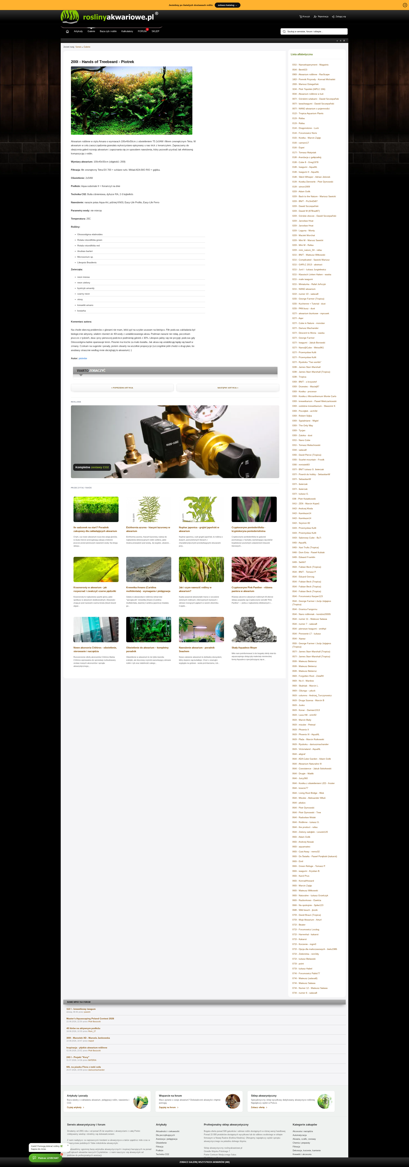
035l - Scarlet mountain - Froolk (308, 459)
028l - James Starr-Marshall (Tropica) (311, 372)
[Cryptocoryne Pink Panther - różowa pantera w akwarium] (254, 583)
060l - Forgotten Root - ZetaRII (308, 676)
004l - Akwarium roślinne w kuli (307, 94)
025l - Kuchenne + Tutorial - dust (308, 303)
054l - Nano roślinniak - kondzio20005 (311, 614)
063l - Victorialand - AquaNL (306, 749)
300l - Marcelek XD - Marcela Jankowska (88, 1038)
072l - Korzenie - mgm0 (304, 944)
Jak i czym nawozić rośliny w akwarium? (195, 589)
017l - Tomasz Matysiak (304, 152)
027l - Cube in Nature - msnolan (308, 323)
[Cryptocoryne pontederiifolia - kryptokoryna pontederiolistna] (254, 523)
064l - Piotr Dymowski (303, 807)
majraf (91, 1041)
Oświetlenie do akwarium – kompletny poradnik (147, 649)
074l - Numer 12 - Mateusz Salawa (310, 988)
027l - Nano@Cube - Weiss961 (308, 347)
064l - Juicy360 (300, 778)
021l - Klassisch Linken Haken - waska (311, 274)
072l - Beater (298, 924)
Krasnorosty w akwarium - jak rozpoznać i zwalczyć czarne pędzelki (94, 589)
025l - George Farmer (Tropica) (308, 298)
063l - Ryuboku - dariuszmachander (310, 744)
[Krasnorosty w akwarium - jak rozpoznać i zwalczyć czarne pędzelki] (96, 583)
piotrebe (83, 358)
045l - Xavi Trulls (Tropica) (305, 547)
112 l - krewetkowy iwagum (81, 1009)
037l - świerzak (300, 484)
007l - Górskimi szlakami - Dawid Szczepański (315, 99)
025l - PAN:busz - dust (303, 308)
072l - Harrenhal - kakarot (305, 934)
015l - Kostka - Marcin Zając (306, 137)
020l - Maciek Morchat (303, 235)
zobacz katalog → (227, 5)
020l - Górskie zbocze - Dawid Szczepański (314, 216)
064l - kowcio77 (300, 788)
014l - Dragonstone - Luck (305, 128)
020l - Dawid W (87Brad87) (306, 211)
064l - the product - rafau (305, 827)
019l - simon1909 (301, 186)
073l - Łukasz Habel (302, 968)
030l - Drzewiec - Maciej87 (305, 386)
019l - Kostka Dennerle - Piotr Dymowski (312, 181)
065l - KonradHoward (303, 880)
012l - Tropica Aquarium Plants (307, 113)
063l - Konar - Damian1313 (306, 710)
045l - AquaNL (299, 542)
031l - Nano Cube (301, 440)
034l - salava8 (299, 450)
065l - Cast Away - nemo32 (306, 851)
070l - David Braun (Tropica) (306, 915)
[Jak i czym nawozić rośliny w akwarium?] (201, 583)
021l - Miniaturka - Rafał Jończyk (309, 284)
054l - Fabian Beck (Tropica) (306, 581)
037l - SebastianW (301, 479)
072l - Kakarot (299, 939)
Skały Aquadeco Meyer (244, 647)
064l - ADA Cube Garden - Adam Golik (311, 759)
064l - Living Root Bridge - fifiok (308, 793)
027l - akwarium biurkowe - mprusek (310, 313)
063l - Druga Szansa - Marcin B (308, 700)
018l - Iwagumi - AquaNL (304, 167)
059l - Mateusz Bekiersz (304, 661)
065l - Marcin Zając (302, 885)
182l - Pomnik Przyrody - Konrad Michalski (313, 79)
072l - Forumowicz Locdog (305, 929)
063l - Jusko (298, 705)
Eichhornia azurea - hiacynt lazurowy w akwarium (148, 529)
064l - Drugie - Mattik (303, 773)
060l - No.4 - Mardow (303, 680)
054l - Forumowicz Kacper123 (307, 596)
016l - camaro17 (300, 142)
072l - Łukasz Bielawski (304, 959)
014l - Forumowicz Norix (304, 133)
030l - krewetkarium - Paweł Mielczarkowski (314, 401)
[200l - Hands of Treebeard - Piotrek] (131, 134)
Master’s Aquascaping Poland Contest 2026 (90, 1018)
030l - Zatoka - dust (302, 435)
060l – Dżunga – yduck (303, 690)
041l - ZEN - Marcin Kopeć (306, 503)
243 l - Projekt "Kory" (77, 1057)
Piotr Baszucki (94, 1021)
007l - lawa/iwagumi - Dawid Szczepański (313, 103)
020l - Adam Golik (301, 191)
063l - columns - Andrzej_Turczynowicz (312, 695)
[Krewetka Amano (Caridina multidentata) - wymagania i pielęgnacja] (148, 583)
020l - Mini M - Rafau (303, 245)
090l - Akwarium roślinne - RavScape (311, 74)
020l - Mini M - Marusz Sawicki (307, 240)
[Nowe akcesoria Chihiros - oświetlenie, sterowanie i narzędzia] (96, 643)
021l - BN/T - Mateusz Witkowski (308, 255)
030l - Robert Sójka (302, 415)
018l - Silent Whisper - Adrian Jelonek (311, 177)
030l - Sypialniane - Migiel (305, 420)
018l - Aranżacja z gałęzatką (306, 157)
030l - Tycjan (298, 430)
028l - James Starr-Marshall (306, 367)
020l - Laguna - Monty (303, 230)
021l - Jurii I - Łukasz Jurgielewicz (309, 269)
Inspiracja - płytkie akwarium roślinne (86, 1047)
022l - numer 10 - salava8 (305, 294)
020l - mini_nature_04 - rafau (307, 250)
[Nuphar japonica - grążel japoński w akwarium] (201, 523)
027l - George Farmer (303, 338)
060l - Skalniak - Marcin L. (305, 685)
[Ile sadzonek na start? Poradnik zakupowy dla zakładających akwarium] (96, 523)
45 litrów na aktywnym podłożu (83, 1028)
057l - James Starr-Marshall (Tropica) (311, 651)
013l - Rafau (298, 118)
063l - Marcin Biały (301, 720)
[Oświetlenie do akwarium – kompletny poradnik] (148, 643)
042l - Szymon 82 (301, 523)
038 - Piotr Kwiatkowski (304, 498)
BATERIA (92, 1060)
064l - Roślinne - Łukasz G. (306, 822)
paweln (87, 1012)
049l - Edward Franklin (303, 557)
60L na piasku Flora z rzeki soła (83, 1067)
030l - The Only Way (302, 425)
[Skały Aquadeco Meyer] (254, 643)
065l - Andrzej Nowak (303, 842)
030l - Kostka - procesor (304, 391)
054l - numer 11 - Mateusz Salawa (309, 619)
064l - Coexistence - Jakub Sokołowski (311, 768)
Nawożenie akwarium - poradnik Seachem (197, 649)
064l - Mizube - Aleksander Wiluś (308, 798)
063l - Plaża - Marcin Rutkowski (308, 739)
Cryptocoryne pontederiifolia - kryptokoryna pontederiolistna (248, 529)
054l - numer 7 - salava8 (304, 624)
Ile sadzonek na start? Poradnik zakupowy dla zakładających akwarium (95, 529)
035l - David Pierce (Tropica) (306, 455)
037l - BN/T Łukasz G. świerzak (308, 469)
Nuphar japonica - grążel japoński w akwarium (199, 529)
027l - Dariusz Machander (305, 328)
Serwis (78, 47)
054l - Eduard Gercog (303, 576)
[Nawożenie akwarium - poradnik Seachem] (201, 643)
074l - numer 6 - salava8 (304, 993)
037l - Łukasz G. (300, 494)
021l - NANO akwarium (304, 289)
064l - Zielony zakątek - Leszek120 (310, 832)
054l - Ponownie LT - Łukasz (306, 633)
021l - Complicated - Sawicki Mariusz (311, 259)
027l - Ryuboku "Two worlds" (306, 362)
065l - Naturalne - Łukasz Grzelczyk (310, 895)
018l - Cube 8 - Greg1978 (305, 162)
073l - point (298, 963)
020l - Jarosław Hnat (302, 221)
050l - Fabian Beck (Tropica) (306, 567)
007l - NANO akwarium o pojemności (311, 108)
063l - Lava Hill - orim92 (304, 715)
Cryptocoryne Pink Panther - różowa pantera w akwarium (252, 589)
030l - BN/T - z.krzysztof (304, 381)
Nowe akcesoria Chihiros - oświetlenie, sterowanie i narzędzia (95, 649)
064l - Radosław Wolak (304, 817)
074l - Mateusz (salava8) (304, 978)
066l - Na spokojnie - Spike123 (307, 905)
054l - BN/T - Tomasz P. (304, 572)
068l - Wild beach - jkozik (305, 910)
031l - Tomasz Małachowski (306, 445)
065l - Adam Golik (301, 837)
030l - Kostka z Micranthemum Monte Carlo (314, 396)
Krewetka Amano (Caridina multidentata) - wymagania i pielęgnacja (148, 589)
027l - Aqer (297, 318)
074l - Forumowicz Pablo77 (306, 973)
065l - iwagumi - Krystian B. (306, 871)
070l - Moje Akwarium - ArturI (307, 919)
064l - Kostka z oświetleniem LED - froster (313, 783)
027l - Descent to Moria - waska (308, 333)
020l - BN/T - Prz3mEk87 (305, 201)
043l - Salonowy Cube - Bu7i (306, 537)
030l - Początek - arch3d (304, 411)
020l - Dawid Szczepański (305, 206)
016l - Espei (298, 147)
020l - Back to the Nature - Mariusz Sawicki (314, 196)
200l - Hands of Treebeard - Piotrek (102, 62)
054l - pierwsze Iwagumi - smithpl (309, 628)
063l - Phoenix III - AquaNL (306, 734)
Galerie (87, 47)
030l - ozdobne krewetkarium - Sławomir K (313, 406)
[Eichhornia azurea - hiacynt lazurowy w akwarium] (148, 523)
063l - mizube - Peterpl (303, 724)
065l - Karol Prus (300, 876)
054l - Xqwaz (298, 638)
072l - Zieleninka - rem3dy (305, 954)
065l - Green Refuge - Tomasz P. (308, 866)
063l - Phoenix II (300, 729)
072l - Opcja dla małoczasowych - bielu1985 (314, 949)
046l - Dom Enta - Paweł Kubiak (308, 552)
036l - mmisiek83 (301, 464)
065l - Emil (297, 861)
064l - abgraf (298, 754)
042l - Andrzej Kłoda (302, 508)
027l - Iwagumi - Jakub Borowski (308, 342)
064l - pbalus (298, 802)
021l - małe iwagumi (302, 279)
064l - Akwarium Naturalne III (307, 763)
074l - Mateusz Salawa (303, 983)
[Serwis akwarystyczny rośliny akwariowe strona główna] (67, 30)
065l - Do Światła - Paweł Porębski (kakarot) (314, 856)
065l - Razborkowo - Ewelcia (306, 900)
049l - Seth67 (299, 562)
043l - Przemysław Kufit (304, 528)
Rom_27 (92, 1031)
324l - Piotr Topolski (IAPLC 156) (308, 89)
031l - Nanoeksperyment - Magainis (310, 64)
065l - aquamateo (301, 846)
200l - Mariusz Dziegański (305, 84)
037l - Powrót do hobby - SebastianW (311, 474)
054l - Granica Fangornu (304, 609)
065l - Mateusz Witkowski (305, 890)
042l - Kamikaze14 (301, 513)
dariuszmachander (96, 1070)
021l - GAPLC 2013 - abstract (307, 264)
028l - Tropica (299, 376)
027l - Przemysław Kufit (304, 352)
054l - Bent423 (299, 69)
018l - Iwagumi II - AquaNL (305, 172)
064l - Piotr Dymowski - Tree (306, 812)
